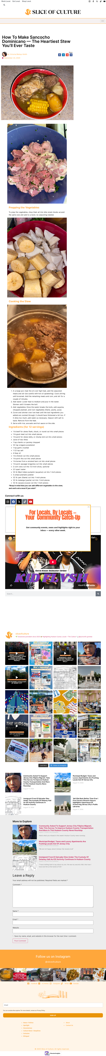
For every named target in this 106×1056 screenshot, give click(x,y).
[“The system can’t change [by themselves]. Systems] (16, 677)
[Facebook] (13, 501)
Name (16, 911)
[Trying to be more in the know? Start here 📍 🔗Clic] (89, 653)
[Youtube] (30, 501)
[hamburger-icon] (102, 20)
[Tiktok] (24, 501)
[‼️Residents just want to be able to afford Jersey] (65, 653)
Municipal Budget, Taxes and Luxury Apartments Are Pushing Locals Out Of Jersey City (86, 778)
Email (15, 919)
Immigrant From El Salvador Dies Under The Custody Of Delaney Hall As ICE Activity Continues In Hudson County (37, 802)
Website (16, 927)
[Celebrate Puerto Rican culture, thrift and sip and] (41, 677)
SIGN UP (53, 1015)
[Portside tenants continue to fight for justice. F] (89, 701)
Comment (17, 884)
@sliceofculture (53, 962)
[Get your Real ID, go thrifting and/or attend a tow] (89, 750)
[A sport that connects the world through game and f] (65, 701)
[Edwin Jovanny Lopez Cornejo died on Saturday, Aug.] (65, 677)
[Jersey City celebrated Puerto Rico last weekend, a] (16, 653)
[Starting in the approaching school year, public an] (16, 701)
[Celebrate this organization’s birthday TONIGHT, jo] (41, 726)
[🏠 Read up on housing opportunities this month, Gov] (65, 726)
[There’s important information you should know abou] (89, 726)
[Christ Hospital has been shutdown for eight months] (16, 750)
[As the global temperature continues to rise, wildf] (65, 750)
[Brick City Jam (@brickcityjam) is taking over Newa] (41, 750)
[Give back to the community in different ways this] (41, 701)
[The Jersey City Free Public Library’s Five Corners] (89, 677)
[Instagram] (7, 501)
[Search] (98, 593)
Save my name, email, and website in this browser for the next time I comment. (45, 936)
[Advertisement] (53, 613)
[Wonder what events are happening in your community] (41, 653)
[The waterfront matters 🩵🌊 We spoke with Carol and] (16, 726)
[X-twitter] (19, 501)
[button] (3, 4)
